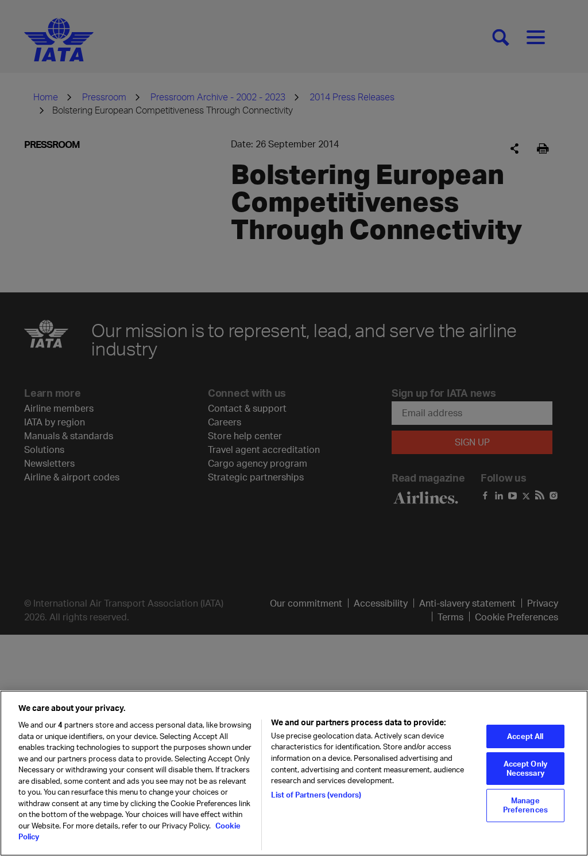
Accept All (525, 736)
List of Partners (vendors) (316, 794)
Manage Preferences (525, 805)
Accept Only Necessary (525, 768)
